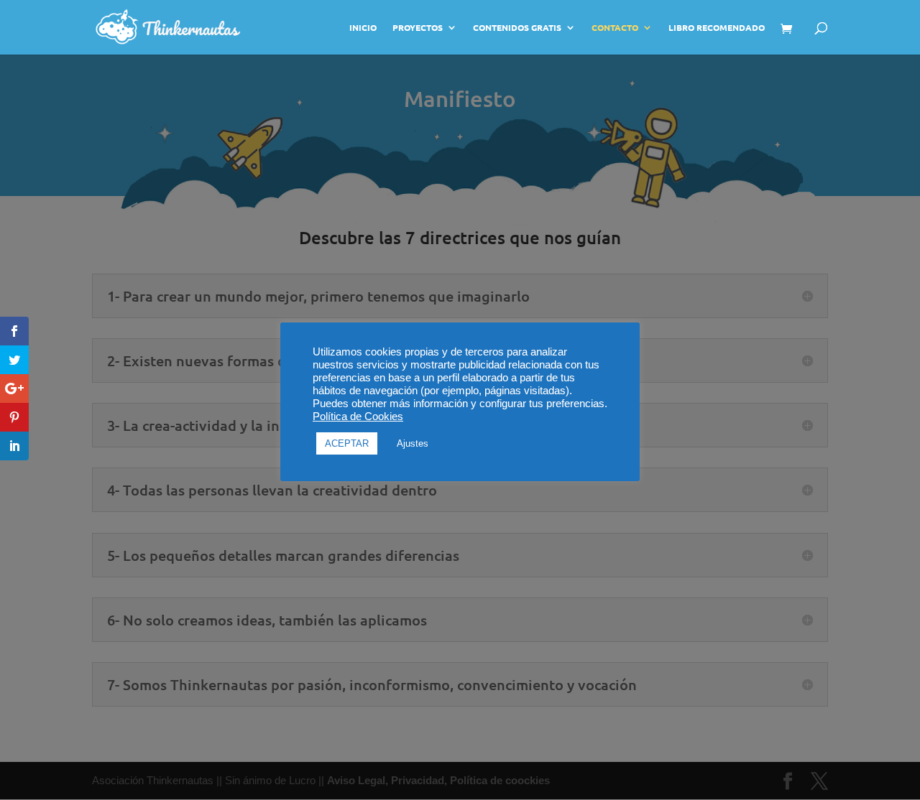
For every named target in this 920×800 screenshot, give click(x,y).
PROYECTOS (417, 27)
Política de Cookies (358, 416)
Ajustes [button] (412, 443)
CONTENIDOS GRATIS (517, 27)
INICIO (363, 27)
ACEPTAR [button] (347, 443)
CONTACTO (615, 27)
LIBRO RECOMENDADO (716, 27)
